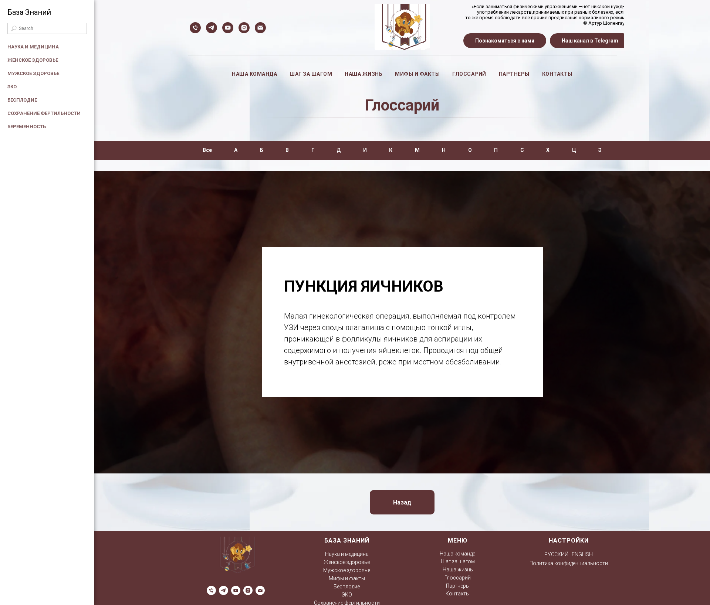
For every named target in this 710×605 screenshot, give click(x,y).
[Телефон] (195, 27)
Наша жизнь (363, 74)
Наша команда (254, 74)
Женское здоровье (32, 60)
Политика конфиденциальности (569, 563)
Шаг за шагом (311, 74)
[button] (504, 40)
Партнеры (514, 74)
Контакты (557, 74)
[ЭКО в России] (227, 27)
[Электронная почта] (260, 27)
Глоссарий (469, 74)
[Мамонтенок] (211, 27)
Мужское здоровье (33, 73)
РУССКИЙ (556, 554)
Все (207, 150)
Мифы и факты (417, 74)
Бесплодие (22, 100)
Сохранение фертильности (44, 113)
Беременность (26, 126)
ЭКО (12, 86)
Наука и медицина (33, 47)
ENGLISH (582, 554)
